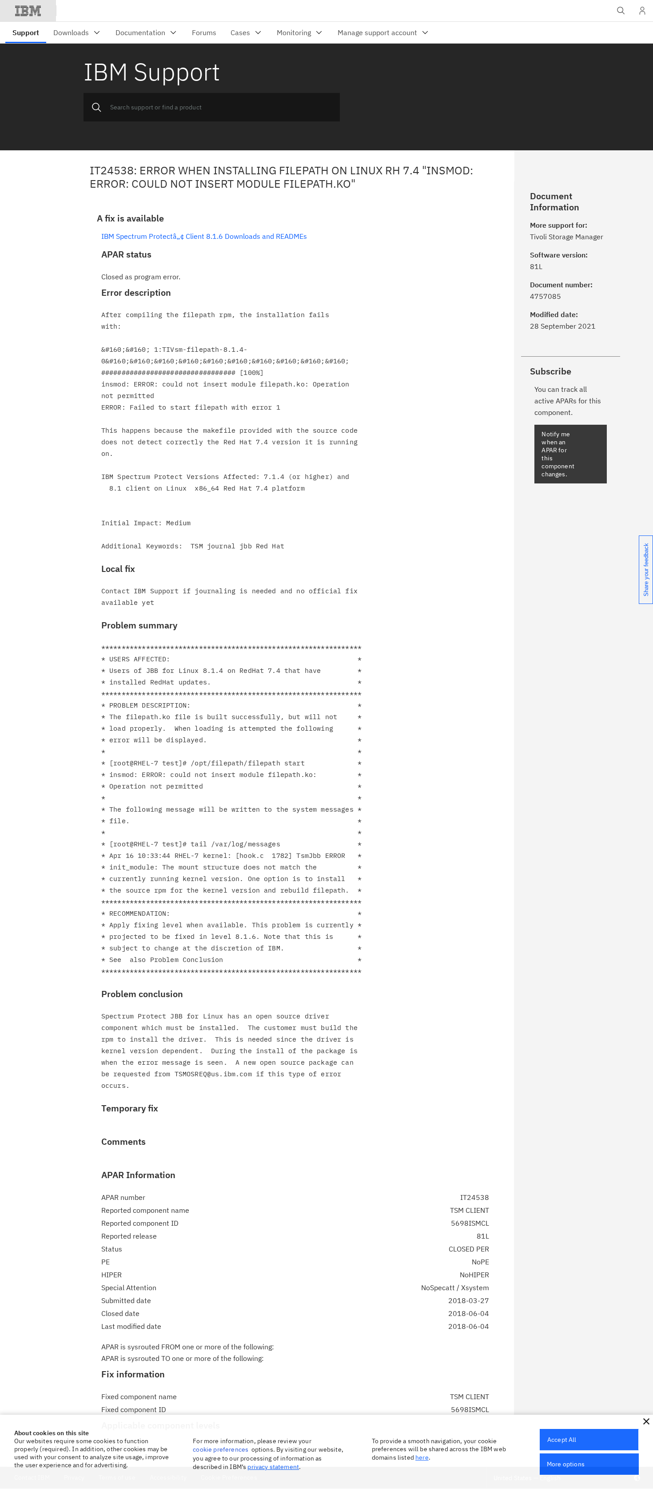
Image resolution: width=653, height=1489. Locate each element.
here (422, 1457)
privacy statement (273, 1467)
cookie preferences (220, 1449)
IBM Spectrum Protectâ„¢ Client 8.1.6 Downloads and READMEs (204, 236)
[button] (646, 1421)
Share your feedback (646, 569)
